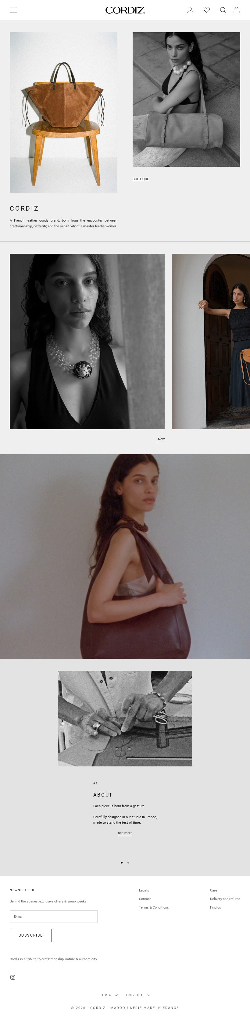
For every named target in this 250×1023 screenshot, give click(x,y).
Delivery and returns (225, 899)
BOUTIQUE (141, 179)
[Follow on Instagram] (13, 977)
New (161, 439)
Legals (144, 890)
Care (213, 890)
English (135, 995)
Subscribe (31, 935)
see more (125, 833)
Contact (145, 899)
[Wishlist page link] (207, 10)
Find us (215, 907)
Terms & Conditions (154, 907)
